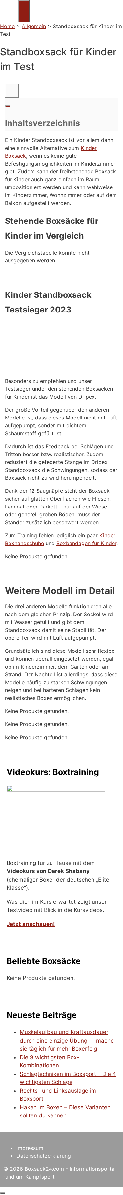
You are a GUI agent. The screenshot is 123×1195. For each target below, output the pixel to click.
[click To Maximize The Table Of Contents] (12, 91)
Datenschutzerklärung (43, 1155)
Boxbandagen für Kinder (86, 543)
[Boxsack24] (9, 17)
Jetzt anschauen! (31, 924)
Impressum (29, 1148)
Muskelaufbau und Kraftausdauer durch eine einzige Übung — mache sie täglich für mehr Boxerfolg (67, 1040)
